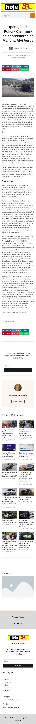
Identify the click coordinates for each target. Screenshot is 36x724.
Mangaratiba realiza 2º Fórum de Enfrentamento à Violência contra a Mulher (8, 433)
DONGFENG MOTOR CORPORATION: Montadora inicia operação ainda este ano (9, 501)
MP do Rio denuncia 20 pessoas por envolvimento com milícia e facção (26, 544)
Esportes (11, 55)
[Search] (32, 15)
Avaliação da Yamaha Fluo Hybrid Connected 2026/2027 (9, 474)
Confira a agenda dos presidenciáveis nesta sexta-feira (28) (26, 455)
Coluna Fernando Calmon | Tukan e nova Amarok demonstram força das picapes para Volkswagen (25, 477)
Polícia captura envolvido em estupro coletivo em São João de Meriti (26, 523)
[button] (7, 66)
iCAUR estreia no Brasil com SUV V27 (9, 521)
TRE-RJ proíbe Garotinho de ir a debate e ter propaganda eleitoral (26, 432)
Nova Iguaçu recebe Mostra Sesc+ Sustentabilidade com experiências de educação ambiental (9, 545)
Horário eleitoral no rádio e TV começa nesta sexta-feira (8, 455)
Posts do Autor (18, 401)
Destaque (11, 321)
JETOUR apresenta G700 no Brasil (25, 498)
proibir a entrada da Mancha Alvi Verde (19, 190)
